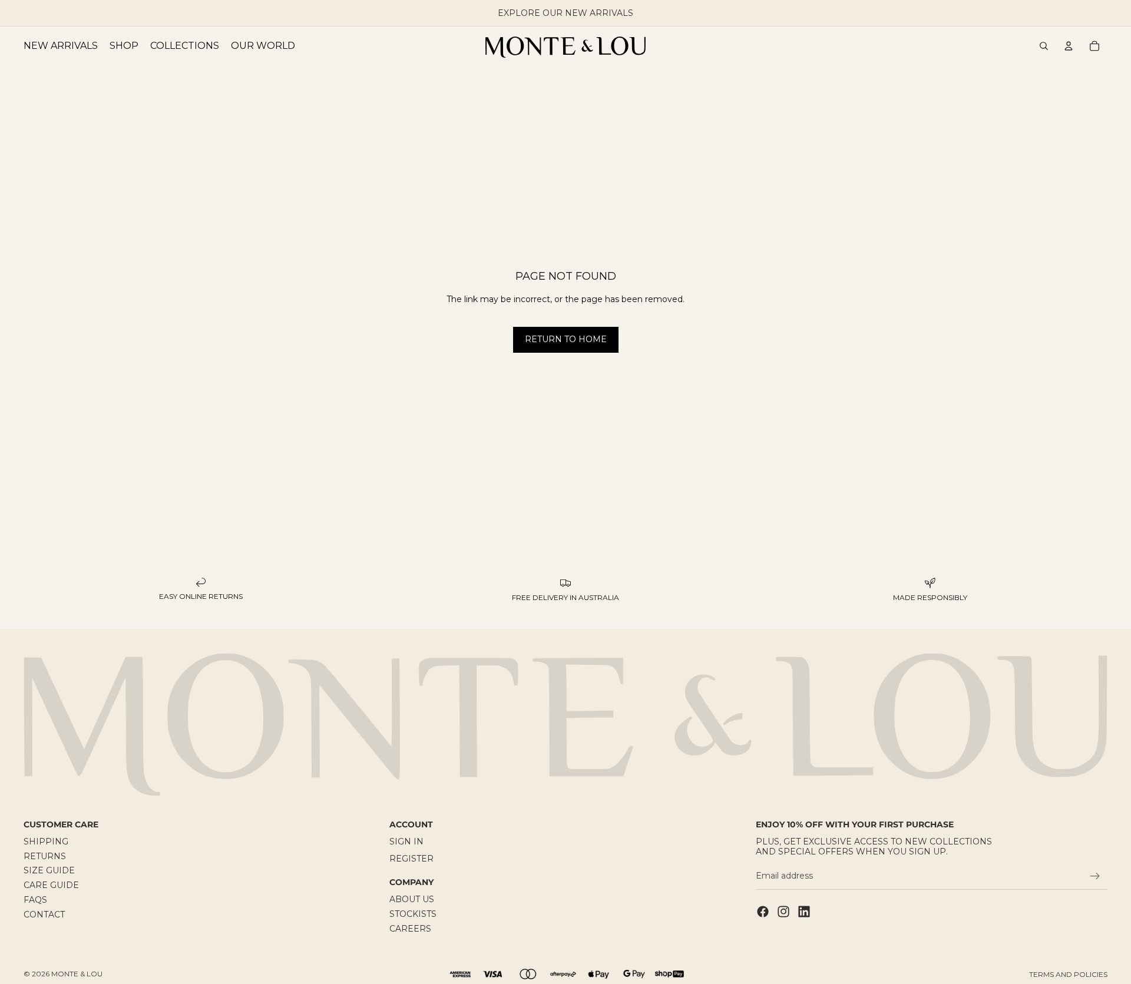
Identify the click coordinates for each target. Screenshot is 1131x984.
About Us (411, 899)
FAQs (35, 899)
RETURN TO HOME (566, 339)
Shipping (46, 841)
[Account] (1069, 46)
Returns (45, 855)
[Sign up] (1095, 876)
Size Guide (49, 870)
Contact (44, 914)
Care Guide (51, 885)
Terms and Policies (1068, 974)
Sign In (406, 841)
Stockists (412, 914)
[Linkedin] (804, 911)
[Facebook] (763, 911)
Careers (410, 928)
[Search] (1044, 46)
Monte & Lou (76, 973)
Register (411, 858)
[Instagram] (783, 911)
